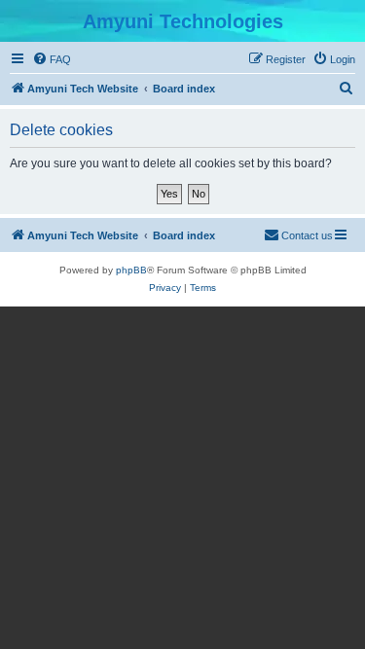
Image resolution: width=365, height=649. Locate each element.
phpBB (131, 270)
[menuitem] (51, 59)
